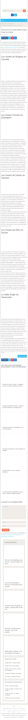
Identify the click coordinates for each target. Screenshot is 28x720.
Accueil (4, 710)
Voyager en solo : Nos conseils (12, 665)
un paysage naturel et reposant (11, 47)
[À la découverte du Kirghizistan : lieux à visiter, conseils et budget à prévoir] (14, 484)
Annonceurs (15, 710)
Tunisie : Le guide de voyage (11, 685)
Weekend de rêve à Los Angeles (12, 698)
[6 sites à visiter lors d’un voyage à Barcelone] (14, 463)
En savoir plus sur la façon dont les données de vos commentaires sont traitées (14, 534)
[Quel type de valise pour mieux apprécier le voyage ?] (14, 441)
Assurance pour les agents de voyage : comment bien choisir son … (13, 607)
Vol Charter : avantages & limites (12, 676)
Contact (18, 711)
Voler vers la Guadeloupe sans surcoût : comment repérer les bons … (14, 561)
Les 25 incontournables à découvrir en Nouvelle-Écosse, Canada (13, 584)
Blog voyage (3, 23)
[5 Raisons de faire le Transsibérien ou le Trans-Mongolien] (14, 420)
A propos (9, 710)
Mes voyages (10, 23)
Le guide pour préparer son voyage (13, 673)
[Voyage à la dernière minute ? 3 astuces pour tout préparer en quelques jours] (14, 398)
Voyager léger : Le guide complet (12, 662)
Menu (3, 20)
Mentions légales (11, 711)
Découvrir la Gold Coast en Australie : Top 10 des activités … (12, 630)
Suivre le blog (22, 710)
